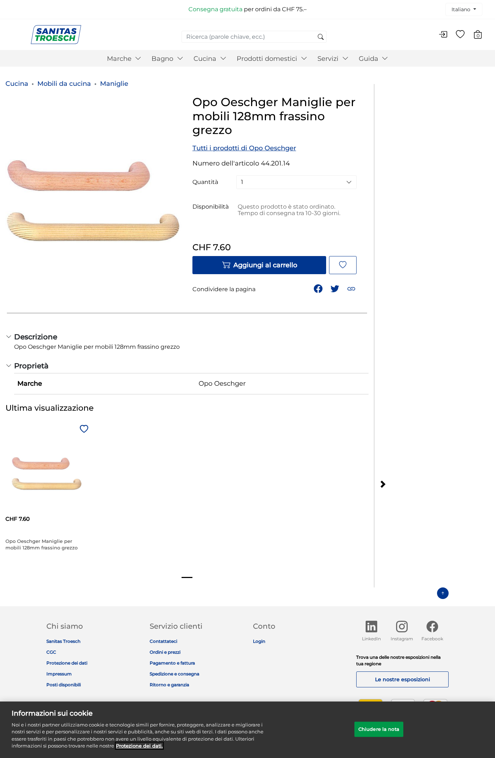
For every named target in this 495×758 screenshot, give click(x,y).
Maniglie (114, 84)
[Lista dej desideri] (460, 34)
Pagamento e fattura (172, 663)
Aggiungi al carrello (265, 265)
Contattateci (163, 641)
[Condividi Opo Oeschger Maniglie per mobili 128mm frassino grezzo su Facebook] (319, 288)
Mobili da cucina (64, 84)
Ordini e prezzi (165, 652)
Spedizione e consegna (174, 674)
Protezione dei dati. (139, 746)
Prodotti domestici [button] (268, 59)
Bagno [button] (163, 59)
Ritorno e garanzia (169, 684)
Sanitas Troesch (63, 641)
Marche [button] (120, 59)
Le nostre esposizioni (402, 679)
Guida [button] (369, 59)
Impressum (59, 674)
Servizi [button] (328, 59)
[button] (352, 288)
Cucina (16, 84)
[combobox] (254, 37)
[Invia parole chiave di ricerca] (321, 37)
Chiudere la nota (378, 729)
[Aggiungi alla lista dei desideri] (343, 265)
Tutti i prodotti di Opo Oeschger (244, 148)
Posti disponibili (63, 684)
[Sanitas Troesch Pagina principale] (56, 34)
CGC (51, 652)
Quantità (205, 182)
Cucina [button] (206, 59)
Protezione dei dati (66, 663)
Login (259, 641)
